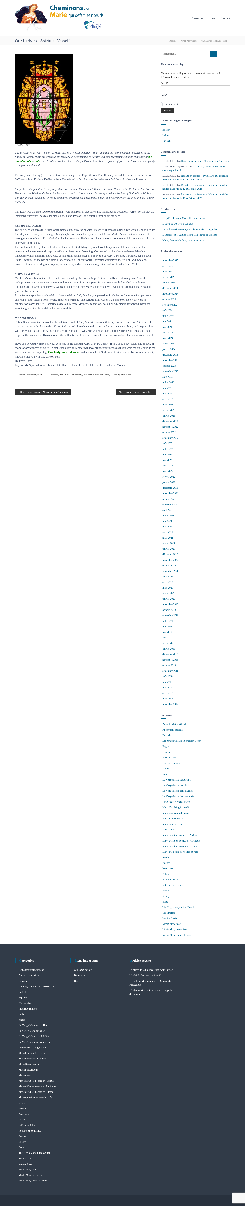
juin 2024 (167, 321)
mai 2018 (167, 687)
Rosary (165, 896)
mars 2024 (167, 338)
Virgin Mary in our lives (174, 929)
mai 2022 (167, 460)
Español (166, 752)
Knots (165, 774)
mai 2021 (167, 526)
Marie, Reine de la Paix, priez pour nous (183, 240)
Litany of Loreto (102, 374)
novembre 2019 (170, 604)
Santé (165, 901)
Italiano (166, 135)
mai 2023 (167, 393)
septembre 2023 (170, 371)
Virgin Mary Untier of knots (176, 935)
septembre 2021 (170, 504)
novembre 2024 (170, 293)
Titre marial (168, 912)
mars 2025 (167, 271)
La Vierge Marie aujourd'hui (176, 779)
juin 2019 (167, 626)
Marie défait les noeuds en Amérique (181, 840)
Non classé (167, 868)
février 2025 (168, 277)
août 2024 (167, 310)
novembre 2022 (170, 426)
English (21, 374)
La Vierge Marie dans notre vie (178, 796)
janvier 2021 (168, 549)
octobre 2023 (169, 365)
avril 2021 (167, 532)
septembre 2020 (170, 571)
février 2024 (168, 343)
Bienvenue (197, 18)
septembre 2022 (170, 438)
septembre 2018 (170, 671)
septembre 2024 (170, 304)
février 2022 (168, 476)
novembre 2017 (170, 704)
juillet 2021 (168, 515)
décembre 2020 (170, 554)
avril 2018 (167, 693)
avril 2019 (167, 637)
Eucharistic (53, 374)
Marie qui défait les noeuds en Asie (180, 851)
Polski (165, 874)
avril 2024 (167, 332)
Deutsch (166, 141)
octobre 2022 (169, 432)
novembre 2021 (170, 493)
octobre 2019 (169, 610)
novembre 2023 (170, 360)
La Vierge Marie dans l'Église (177, 790)
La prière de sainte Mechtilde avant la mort (184, 218)
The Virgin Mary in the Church (178, 907)
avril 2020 (167, 582)
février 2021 (168, 543)
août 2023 (167, 377)
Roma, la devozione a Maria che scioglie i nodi (205, 161)
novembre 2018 (170, 659)
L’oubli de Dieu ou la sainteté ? (178, 223)
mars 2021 (167, 537)
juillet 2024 (168, 316)
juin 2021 (167, 521)
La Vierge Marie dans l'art (175, 785)
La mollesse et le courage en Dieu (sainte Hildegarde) (189, 229)
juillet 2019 (168, 621)
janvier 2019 (168, 648)
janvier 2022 (168, 482)
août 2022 (167, 443)
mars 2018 (167, 698)
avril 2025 (167, 266)
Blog (212, 18)
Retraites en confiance (173, 885)
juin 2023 (167, 388)
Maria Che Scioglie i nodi (175, 807)
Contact (225, 18)
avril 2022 (167, 465)
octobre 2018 (169, 665)
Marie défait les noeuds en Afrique (179, 835)
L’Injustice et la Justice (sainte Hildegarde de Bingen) (189, 235)
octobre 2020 (169, 565)
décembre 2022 (170, 421)
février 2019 (168, 643)
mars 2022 (167, 471)
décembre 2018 (170, 654)
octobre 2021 (169, 499)
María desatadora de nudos (175, 813)
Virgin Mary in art (188, 41)
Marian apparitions (172, 824)
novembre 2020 (170, 560)
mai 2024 (167, 327)
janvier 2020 (168, 598)
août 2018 (167, 676)
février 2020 (168, 593)
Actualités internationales (175, 724)
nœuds (165, 857)
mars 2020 (167, 587)
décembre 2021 (170, 488)
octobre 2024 (169, 299)
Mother (113, 374)
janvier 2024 (168, 349)
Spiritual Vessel (124, 374)
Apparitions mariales (172, 729)
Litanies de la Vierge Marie (176, 802)
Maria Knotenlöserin (172, 818)
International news (171, 763)
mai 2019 (167, 632)
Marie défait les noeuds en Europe (179, 846)
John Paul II (88, 374)
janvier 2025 (168, 282)
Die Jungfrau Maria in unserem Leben (181, 741)
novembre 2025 (170, 260)
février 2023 (168, 410)
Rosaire (166, 890)
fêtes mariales (169, 757)
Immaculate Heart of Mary (71, 374)
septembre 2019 (170, 615)
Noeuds (166, 863)
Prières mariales (170, 879)
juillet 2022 (168, 449)
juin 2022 (167, 454)
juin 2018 (167, 682)
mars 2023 (167, 404)
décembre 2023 (170, 354)
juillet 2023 (168, 382)
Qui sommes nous (83, 970)
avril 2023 (167, 399)
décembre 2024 (170, 288)
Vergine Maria (169, 918)
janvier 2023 (168, 415)
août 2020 (167, 576)
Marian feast (168, 829)
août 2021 (167, 510)
